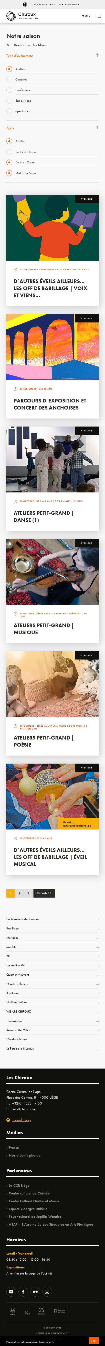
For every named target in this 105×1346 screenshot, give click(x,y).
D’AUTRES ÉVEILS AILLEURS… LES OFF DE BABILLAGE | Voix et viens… (50, 288)
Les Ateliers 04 (15, 965)
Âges (10, 127)
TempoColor (14, 1021)
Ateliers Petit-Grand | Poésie (44, 741)
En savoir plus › (46, 1341)
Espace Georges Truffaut (28, 1208)
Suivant (44, 893)
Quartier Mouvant (17, 974)
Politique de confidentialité (52, 1333)
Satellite (11, 947)
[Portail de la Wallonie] (12, 1312)
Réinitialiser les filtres (29, 45)
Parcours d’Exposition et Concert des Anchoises (50, 404)
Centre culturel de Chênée (29, 1193)
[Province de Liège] (56, 1312)
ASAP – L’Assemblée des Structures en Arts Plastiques (51, 1224)
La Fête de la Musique (20, 1048)
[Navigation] (98, 16)
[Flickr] (35, 1292)
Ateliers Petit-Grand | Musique (44, 629)
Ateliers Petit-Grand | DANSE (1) (44, 516)
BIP (8, 956)
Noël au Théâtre (16, 1002)
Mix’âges (12, 938)
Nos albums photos (24, 1155)
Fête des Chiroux (16, 1039)
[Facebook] (23, 1292)
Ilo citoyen (12, 993)
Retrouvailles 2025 (18, 1030)
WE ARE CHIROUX (18, 1011)
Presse (14, 1147)
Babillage (12, 928)
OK (93, 1341)
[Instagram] (47, 1292)
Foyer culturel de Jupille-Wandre (35, 1216)
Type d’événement (19, 55)
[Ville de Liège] (27, 1312)
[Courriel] (11, 1292)
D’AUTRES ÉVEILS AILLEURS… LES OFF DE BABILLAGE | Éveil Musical (50, 857)
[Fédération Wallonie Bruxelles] (41, 1312)
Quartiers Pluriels (17, 984)
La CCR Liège (19, 1185)
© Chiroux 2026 (52, 1328)
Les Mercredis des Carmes (22, 919)
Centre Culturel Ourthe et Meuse (34, 1201)
